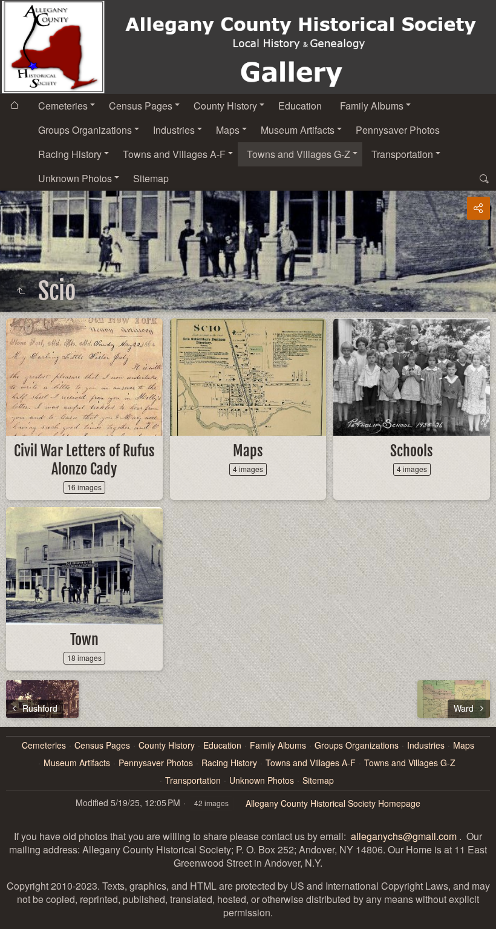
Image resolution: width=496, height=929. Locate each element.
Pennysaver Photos (398, 130)
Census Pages (140, 106)
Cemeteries (63, 106)
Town (84, 640)
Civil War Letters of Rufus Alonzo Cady (84, 460)
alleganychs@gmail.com (404, 836)
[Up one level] (20, 291)
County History (225, 106)
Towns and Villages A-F (174, 154)
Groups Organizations (85, 130)
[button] (14, 914)
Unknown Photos (75, 178)
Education (300, 106)
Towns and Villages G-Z (298, 154)
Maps (228, 130)
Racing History (70, 154)
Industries (174, 130)
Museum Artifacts (297, 130)
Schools (411, 451)
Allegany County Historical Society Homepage (333, 803)
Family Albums (371, 106)
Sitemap (151, 178)
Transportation (402, 154)
